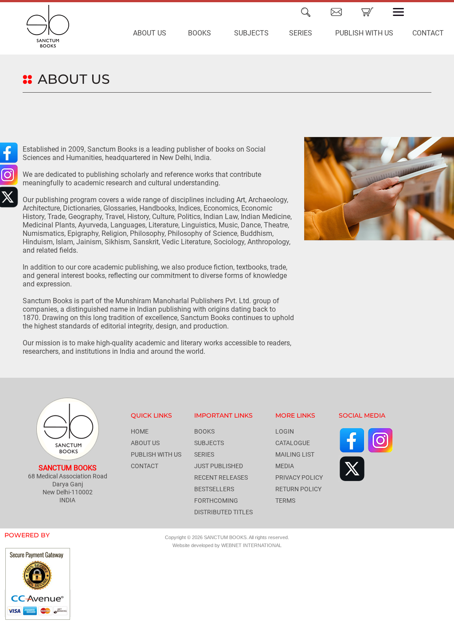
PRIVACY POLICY (299, 477)
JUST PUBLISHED (218, 466)
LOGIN (284, 431)
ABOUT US (149, 33)
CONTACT (144, 466)
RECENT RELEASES (221, 477)
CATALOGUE (292, 442)
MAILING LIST (294, 454)
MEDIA (284, 466)
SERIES (300, 33)
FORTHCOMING (216, 500)
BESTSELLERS (214, 489)
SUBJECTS (251, 33)
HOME (140, 431)
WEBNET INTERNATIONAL (251, 545)
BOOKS (199, 33)
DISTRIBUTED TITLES (223, 512)
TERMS (285, 500)
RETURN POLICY (298, 489)
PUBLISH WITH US (364, 33)
